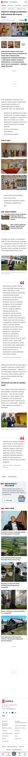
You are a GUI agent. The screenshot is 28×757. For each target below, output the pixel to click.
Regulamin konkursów (17, 749)
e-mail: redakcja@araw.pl (8, 708)
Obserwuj (10, 500)
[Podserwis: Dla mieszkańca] (13, 2)
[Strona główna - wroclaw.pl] (4, 2)
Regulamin (8, 749)
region (3, 476)
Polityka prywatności (9, 752)
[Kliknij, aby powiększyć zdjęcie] (14, 150)
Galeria (23, 44)
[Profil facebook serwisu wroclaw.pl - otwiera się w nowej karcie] (9, 713)
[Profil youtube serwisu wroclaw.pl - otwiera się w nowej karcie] (12, 713)
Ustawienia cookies (19, 752)
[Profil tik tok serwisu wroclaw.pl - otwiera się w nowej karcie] (6, 713)
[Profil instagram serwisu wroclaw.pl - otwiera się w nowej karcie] (3, 713)
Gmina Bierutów (12, 476)
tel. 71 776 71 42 (6, 707)
